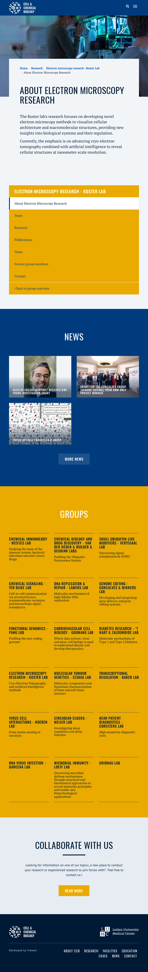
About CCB (72, 950)
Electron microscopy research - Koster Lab (73, 68)
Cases (103, 956)
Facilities (110, 950)
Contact (20, 276)
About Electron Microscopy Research (40, 203)
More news (74, 459)
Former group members (31, 264)
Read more (74, 890)
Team (18, 215)
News (116, 956)
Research (37, 68)
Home (24, 68)
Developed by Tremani (23, 950)
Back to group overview (32, 288)
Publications (23, 240)
